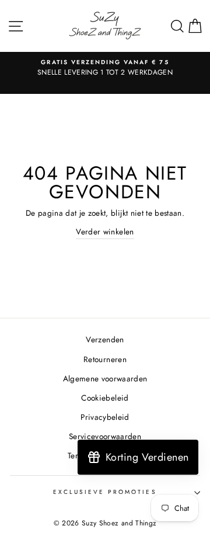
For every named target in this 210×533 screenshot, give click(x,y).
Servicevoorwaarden (105, 436)
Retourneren (105, 359)
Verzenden (105, 339)
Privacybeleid (104, 417)
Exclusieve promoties (104, 492)
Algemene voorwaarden (105, 378)
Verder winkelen (105, 231)
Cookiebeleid (104, 398)
